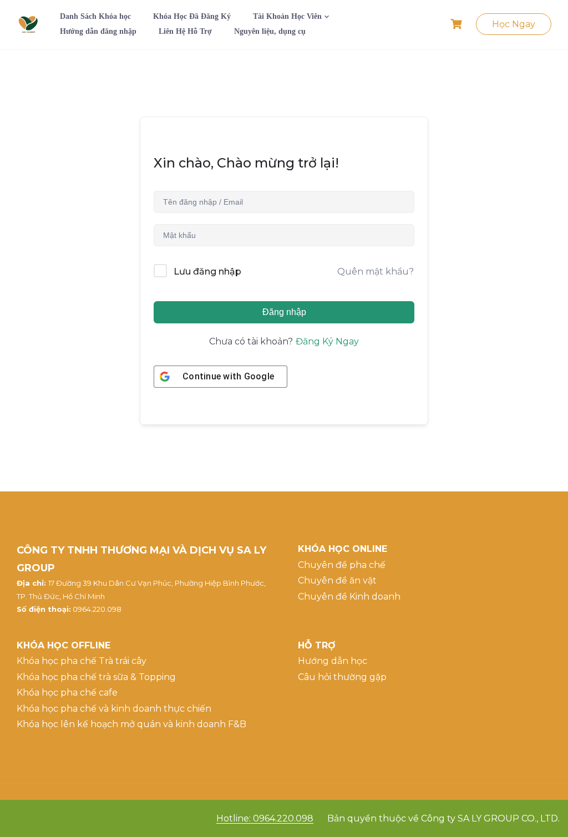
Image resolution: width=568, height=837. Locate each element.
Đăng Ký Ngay (327, 341)
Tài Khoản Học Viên (287, 16)
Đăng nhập (284, 312)
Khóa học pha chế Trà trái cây (81, 661)
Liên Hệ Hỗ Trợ (185, 31)
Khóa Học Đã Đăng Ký (192, 16)
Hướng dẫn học (332, 661)
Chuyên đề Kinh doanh (349, 596)
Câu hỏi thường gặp (342, 677)
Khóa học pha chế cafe (67, 692)
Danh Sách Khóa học (95, 16)
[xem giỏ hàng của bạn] (457, 24)
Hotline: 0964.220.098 (264, 818)
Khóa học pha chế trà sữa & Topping (96, 677)
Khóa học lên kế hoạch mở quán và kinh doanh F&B (131, 724)
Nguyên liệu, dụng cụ (270, 31)
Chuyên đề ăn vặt (337, 580)
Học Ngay (513, 24)
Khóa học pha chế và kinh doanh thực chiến (114, 708)
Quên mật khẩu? (375, 271)
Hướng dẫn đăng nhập (98, 31)
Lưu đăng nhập (207, 271)
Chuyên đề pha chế (342, 565)
